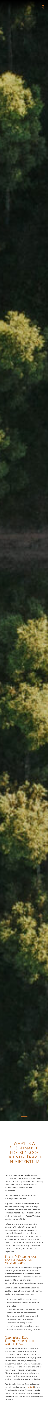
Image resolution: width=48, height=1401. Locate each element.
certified (30, 1387)
